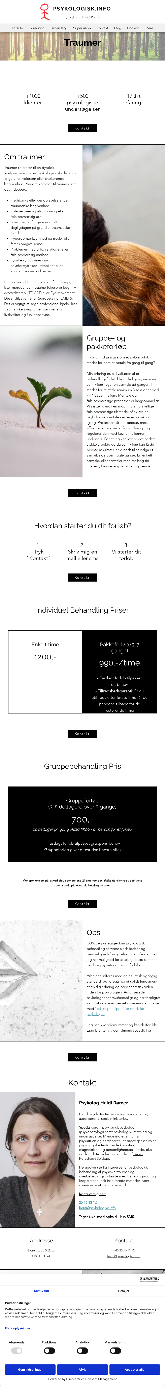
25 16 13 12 (88, 1202)
